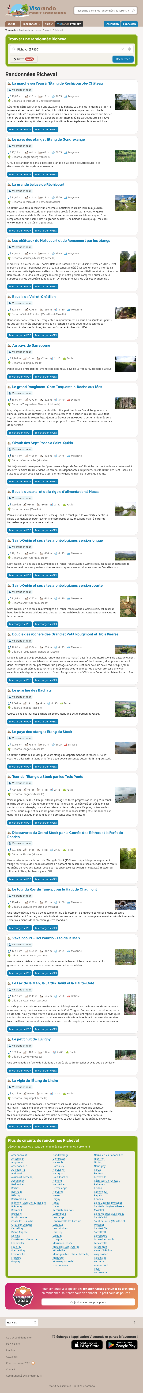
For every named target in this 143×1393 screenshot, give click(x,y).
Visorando (10, 30)
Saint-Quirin (101, 1217)
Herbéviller (59, 1184)
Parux (97, 1169)
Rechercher (123, 59)
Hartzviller (59, 1169)
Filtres (24, 59)
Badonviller (18, 1184)
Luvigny (57, 1239)
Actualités (12, 1356)
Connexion (129, 24)
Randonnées (30, 24)
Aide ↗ (49, 24)
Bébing (15, 1195)
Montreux (58, 1257)
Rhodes (98, 1199)
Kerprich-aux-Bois (63, 1210)
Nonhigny (100, 1166)
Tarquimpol (100, 1246)
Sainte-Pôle (100, 1228)
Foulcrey (16, 1246)
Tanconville (100, 1243)
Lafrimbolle (59, 1213)
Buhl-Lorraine (19, 1217)
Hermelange (60, 1188)
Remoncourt (101, 1191)
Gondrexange (61, 1155)
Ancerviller (17, 1158)
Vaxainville (100, 1257)
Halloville (58, 1162)
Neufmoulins (60, 1265)
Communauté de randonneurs (24, 1375)
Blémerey (16, 1206)
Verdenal (99, 1261)
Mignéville (59, 1250)
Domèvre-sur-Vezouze (24, 1239)
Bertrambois (18, 1199)
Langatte (58, 1224)
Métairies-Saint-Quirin (66, 1246)
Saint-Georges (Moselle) (108, 1202)
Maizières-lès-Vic (62, 1243)
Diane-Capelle (19, 1232)
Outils (11, 24)
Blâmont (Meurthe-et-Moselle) (28, 1202)
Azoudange (18, 1180)
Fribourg (16, 1257)
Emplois (10, 1350)
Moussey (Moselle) (63, 1261)
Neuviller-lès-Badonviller (108, 1155)
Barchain (16, 1191)
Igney (56, 1202)
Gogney (15, 1261)
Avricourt (16, 1173)
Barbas (15, 1188)
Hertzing (58, 1191)
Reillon (98, 1188)
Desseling (17, 1228)
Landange (58, 1217)
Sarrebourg (100, 1235)
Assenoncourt (19, 1166)
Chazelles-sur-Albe (22, 1221)
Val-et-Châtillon (103, 1250)
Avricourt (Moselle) (22, 1177)
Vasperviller (101, 1254)
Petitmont (99, 1173)
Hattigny (58, 1173)
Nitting (98, 1162)
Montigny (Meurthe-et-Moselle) (71, 1254)
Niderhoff (99, 1158)
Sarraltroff (100, 1232)
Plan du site (13, 1343)
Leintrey (57, 1232)
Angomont (17, 1162)
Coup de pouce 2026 (18, 1363)
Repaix (98, 1195)
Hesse (56, 1195)
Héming (57, 1180)
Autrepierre (18, 1169)
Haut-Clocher (60, 1177)
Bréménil (16, 1210)
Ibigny (56, 1199)
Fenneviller (17, 1243)
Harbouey (58, 1166)
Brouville (16, 1213)
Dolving (15, 1235)
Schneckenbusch (104, 1239)
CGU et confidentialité (19, 1337)
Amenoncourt (19, 1155)
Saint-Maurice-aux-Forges (109, 1213)
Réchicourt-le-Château (107, 1180)
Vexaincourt (101, 1265)
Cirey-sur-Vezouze (21, 1224)
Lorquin (57, 1235)
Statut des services (60, 1386)
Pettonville (100, 1177)
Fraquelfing (18, 1250)
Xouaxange (100, 1272)
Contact (10, 1369)
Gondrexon (59, 1158)
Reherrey (99, 1184)
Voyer (97, 1268)
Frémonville (18, 1254)
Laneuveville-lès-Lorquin (67, 1221)
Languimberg (61, 1228)
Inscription (112, 24)
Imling (56, 1206)
